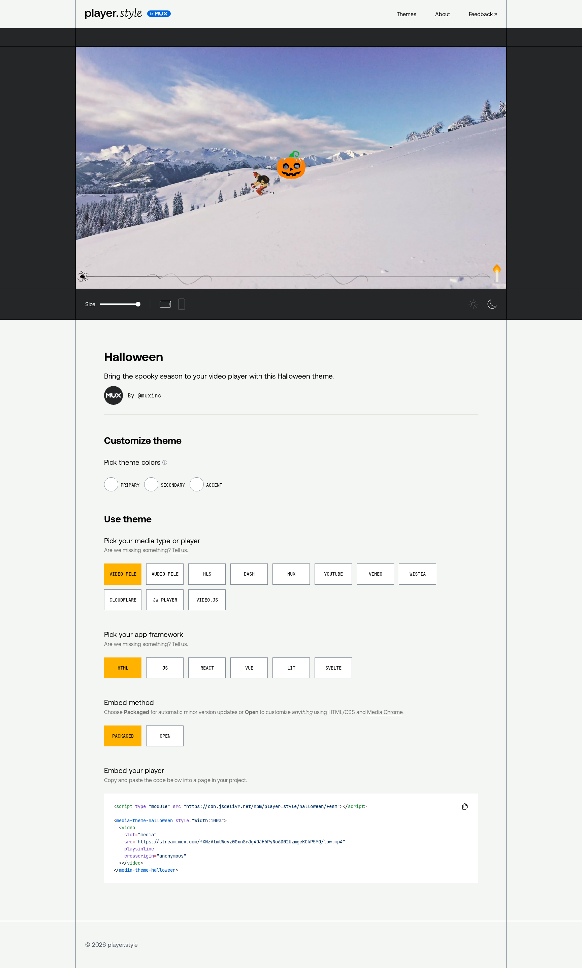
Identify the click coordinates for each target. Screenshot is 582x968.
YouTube (333, 574)
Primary (130, 485)
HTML (123, 668)
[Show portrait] (181, 304)
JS (165, 668)
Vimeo (375, 574)
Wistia (418, 574)
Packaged (123, 736)
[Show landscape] (165, 304)
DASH (249, 574)
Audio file (165, 574)
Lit (291, 668)
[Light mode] (473, 304)
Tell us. (180, 550)
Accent (214, 485)
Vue (249, 668)
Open (165, 736)
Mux (291, 574)
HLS (207, 574)
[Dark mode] (492, 304)
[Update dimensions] (164, 462)
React (207, 668)
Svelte (333, 668)
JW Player (165, 600)
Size (90, 304)
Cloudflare (122, 600)
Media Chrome (384, 712)
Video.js (207, 600)
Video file (122, 574)
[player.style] (111, 13)
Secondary (173, 485)
